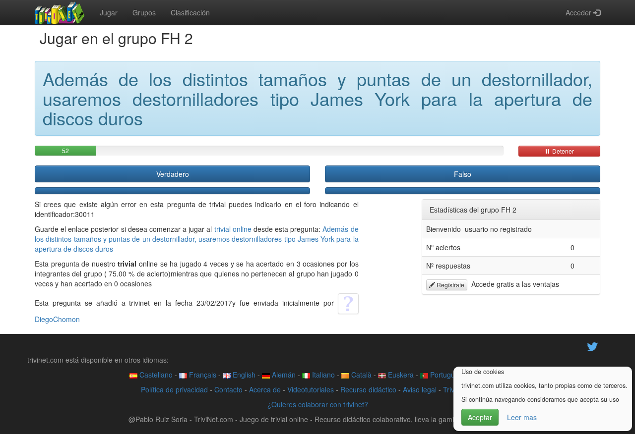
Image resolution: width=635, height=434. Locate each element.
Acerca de (265, 389)
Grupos (144, 12)
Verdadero (172, 174)
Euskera (400, 375)
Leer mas (522, 417)
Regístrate (449, 284)
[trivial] (59, 12)
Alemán (283, 375)
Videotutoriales (310, 389)
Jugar (109, 12)
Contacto (228, 389)
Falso (462, 174)
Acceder (579, 12)
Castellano (155, 375)
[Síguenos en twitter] (592, 345)
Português (445, 375)
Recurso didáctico (368, 389)
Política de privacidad (174, 389)
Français (201, 375)
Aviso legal (420, 389)
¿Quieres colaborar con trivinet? (317, 404)
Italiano (322, 375)
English (243, 375)
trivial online (233, 229)
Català (360, 375)
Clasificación (190, 12)
